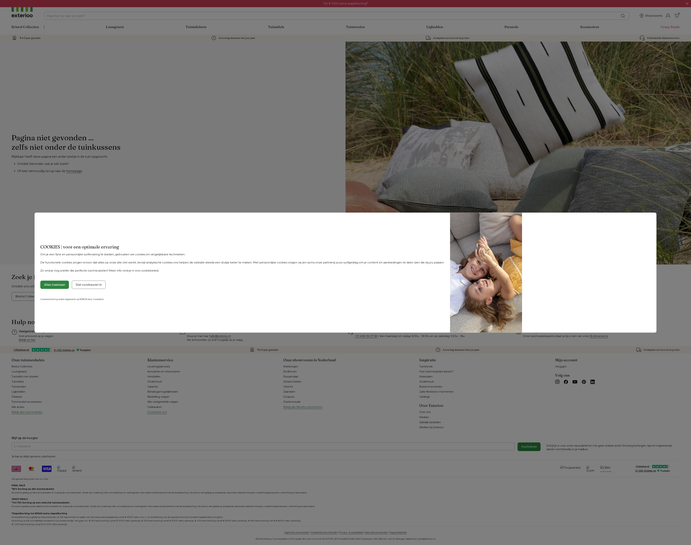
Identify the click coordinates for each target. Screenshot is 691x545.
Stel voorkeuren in (89, 284)
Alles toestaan (54, 284)
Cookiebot (98, 299)
